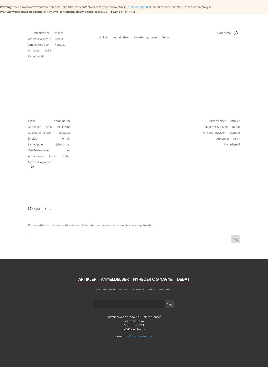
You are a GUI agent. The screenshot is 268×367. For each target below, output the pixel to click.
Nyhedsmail (36, 56)
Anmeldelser (41, 33)
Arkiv (48, 50)
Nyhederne (35, 144)
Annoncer (34, 50)
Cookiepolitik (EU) (39, 132)
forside (32, 138)
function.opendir (139, 7)
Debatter (64, 132)
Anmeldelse (36, 156)
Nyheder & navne (39, 39)
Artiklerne (63, 127)
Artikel (53, 156)
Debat (59, 39)
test (68, 150)
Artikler (58, 33)
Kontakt (60, 44)
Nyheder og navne (145, 37)
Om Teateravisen (39, 44)
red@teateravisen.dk (139, 336)
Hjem (31, 121)
